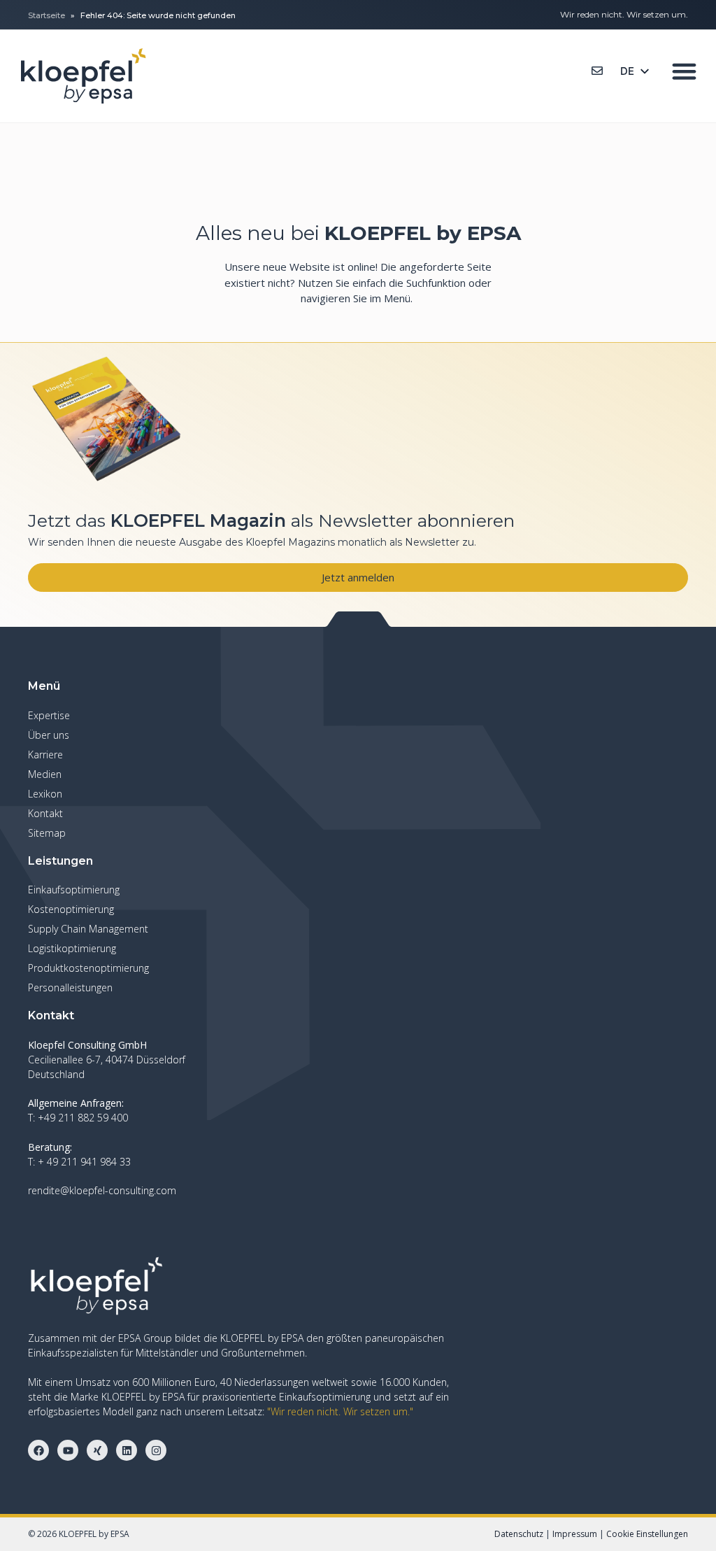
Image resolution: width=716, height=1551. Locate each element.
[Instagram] (155, 1450)
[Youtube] (67, 1450)
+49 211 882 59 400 (83, 1117)
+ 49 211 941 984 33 (84, 1161)
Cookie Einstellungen (647, 1534)
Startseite (46, 15)
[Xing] (97, 1450)
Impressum (574, 1534)
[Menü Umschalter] (684, 71)
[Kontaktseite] (597, 70)
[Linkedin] (126, 1450)
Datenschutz (518, 1534)
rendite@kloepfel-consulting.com (102, 1190)
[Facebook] (38, 1450)
